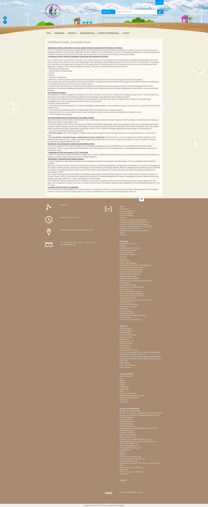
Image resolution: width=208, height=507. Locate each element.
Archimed (95, 505)
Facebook (63, 205)
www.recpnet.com (144, 128)
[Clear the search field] (156, 12)
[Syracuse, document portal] (53, 10)
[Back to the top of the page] (141, 199)
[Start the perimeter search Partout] (160, 12)
